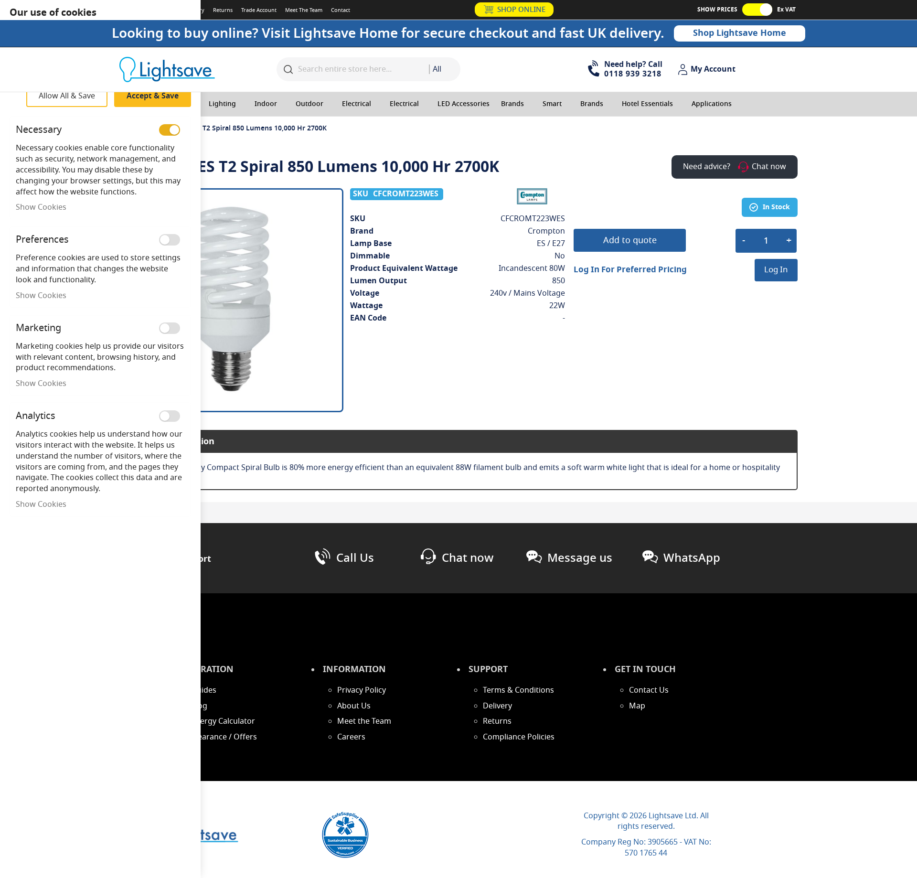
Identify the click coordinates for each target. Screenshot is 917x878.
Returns (223, 10)
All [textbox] (437, 69)
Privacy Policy (361, 690)
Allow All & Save (67, 96)
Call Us (355, 558)
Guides (203, 690)
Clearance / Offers (224, 737)
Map (637, 706)
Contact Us (649, 690)
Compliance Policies (518, 737)
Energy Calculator (223, 721)
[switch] (169, 130)
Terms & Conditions (518, 690)
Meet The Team (303, 10)
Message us (579, 558)
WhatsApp (691, 558)
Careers (351, 737)
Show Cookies (41, 207)
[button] (707, 69)
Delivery (497, 706)
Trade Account (259, 10)
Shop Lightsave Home (739, 33)
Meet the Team (364, 721)
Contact (340, 10)
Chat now (467, 558)
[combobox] (444, 69)
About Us (354, 706)
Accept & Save (153, 96)
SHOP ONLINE (521, 9)
